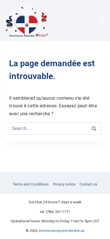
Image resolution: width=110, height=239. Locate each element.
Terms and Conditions (31, 184)
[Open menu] (102, 20)
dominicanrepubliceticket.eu (61, 231)
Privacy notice (64, 184)
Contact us (88, 184)
